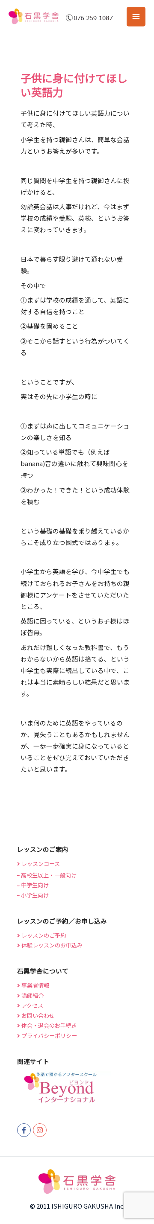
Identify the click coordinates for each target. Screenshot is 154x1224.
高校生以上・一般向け (48, 875)
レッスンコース (40, 864)
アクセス (31, 1005)
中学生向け (34, 885)
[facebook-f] (25, 1130)
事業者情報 (34, 985)
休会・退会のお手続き (48, 1025)
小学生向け (34, 895)
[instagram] (41, 1130)
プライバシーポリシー (48, 1036)
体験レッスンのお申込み (51, 945)
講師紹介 (32, 995)
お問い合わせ (37, 1015)
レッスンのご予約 (43, 935)
